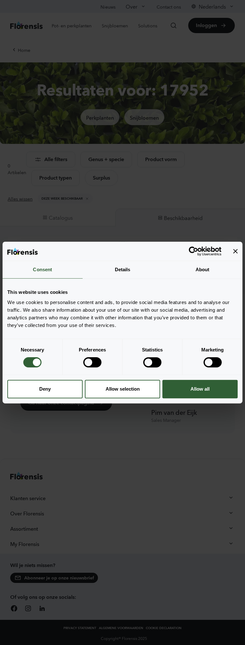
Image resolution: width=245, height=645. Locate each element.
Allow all (200, 389)
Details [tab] (122, 269)
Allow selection (123, 389)
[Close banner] (235, 251)
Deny (45, 389)
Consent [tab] (42, 269)
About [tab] (203, 269)
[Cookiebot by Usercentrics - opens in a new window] (193, 251)
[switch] (92, 362)
